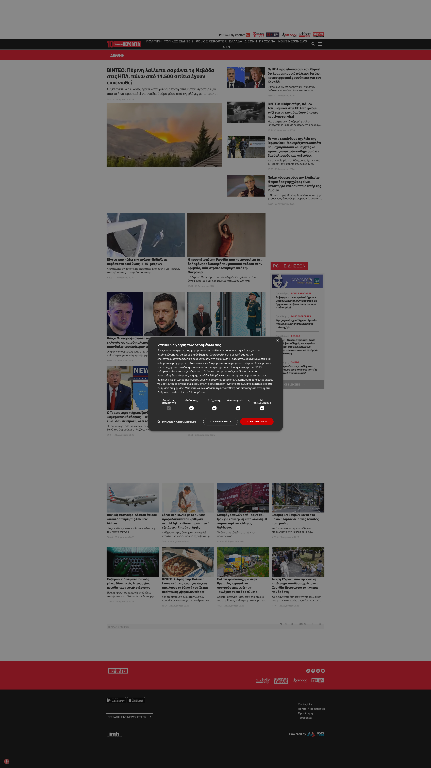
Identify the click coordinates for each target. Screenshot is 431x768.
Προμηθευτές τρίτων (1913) (246, 367)
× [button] (277, 340)
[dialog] (215, 384)
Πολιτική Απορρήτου (192, 392)
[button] (176, 421)
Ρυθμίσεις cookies (167, 392)
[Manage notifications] (6, 761)
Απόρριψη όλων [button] (220, 421)
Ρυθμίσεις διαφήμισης (170, 388)
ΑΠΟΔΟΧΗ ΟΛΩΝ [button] (257, 421)
